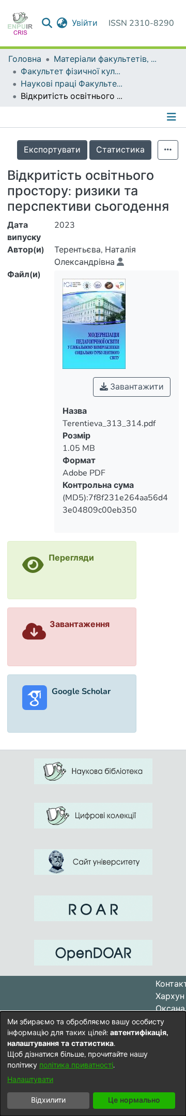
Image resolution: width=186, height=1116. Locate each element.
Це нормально (134, 1100)
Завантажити (136, 387)
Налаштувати (30, 1080)
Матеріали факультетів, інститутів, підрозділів (105, 59)
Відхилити (48, 1100)
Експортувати (52, 150)
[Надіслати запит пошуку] (47, 23)
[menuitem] (62, 23)
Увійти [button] (85, 23)
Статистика (120, 150)
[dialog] (93, 1063)
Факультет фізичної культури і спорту (72, 71)
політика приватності (76, 1065)
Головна (24, 59)
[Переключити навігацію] (172, 117)
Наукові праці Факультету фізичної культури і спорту (72, 84)
